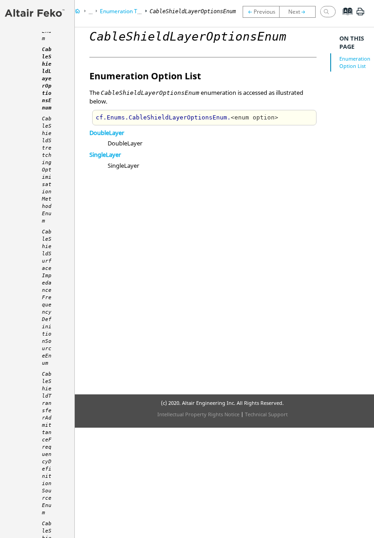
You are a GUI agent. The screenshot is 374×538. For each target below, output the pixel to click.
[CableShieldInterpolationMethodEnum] (261, 12)
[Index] (344, 18)
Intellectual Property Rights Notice (198, 414)
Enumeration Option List (354, 62)
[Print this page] (360, 15)
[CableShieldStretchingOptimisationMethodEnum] (299, 12)
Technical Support (266, 414)
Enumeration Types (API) (131, 11)
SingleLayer (105, 154)
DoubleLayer (106, 133)
